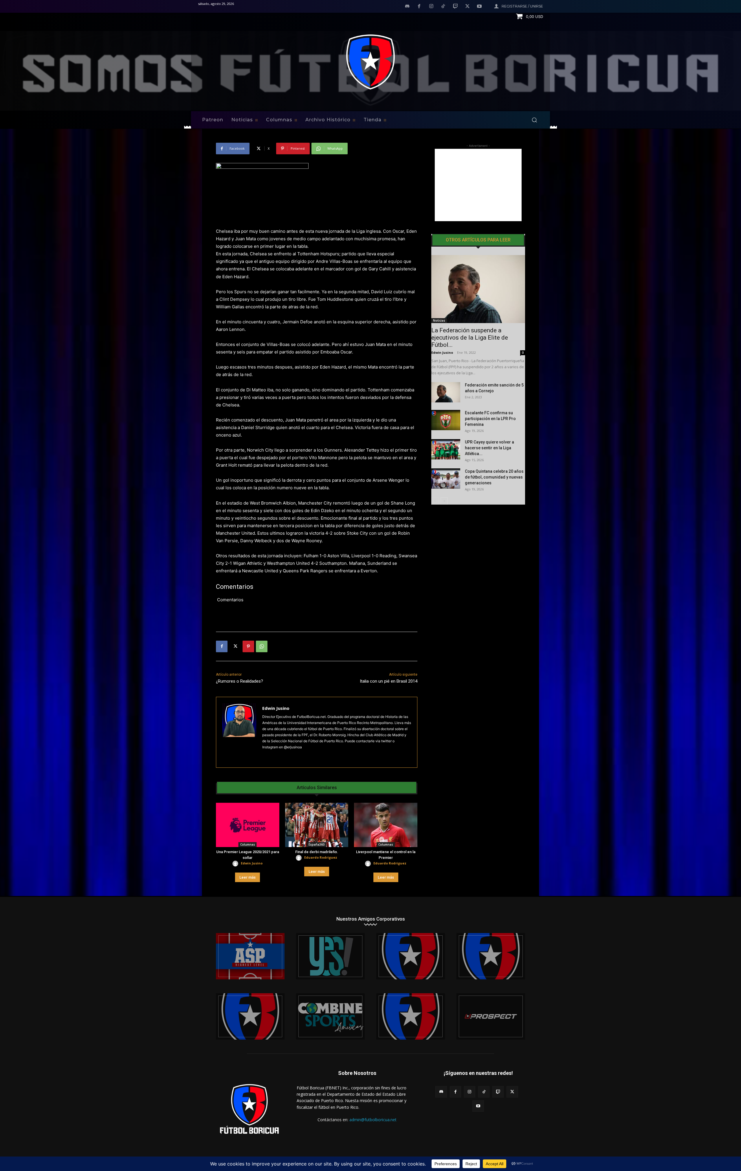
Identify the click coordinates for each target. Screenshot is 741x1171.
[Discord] (407, 7)
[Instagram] (431, 7)
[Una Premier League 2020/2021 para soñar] (247, 825)
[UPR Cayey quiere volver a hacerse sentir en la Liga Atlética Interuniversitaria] (445, 449)
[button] (534, 120)
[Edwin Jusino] (239, 732)
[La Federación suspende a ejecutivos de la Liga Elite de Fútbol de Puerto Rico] (478, 289)
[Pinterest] (248, 646)
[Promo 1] (250, 956)
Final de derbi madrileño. (316, 852)
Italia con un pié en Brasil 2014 (388, 681)
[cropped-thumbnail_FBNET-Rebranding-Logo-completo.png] (490, 956)
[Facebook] (419, 7)
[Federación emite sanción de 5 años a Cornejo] (445, 392)
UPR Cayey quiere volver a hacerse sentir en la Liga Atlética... (489, 448)
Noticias (439, 320)
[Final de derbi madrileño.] (317, 825)
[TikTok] (443, 7)
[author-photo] (236, 864)
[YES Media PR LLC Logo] (330, 956)
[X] (467, 7)
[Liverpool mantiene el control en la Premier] (385, 825)
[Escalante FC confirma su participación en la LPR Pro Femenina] (445, 420)
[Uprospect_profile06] (490, 1016)
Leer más (247, 877)
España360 (316, 844)
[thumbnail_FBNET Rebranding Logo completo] (410, 956)
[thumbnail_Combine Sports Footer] (330, 1016)
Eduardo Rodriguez (320, 857)
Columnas (247, 844)
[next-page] (444, 501)
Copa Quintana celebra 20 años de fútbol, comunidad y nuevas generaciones (494, 477)
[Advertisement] (478, 185)
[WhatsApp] (261, 646)
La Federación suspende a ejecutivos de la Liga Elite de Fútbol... (469, 337)
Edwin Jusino (275, 708)
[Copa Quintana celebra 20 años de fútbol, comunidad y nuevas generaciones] (445, 478)
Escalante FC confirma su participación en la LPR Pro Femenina (490, 419)
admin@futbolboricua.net (373, 1119)
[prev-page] (435, 501)
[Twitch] (455, 7)
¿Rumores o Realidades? (239, 681)
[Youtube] (479, 7)
